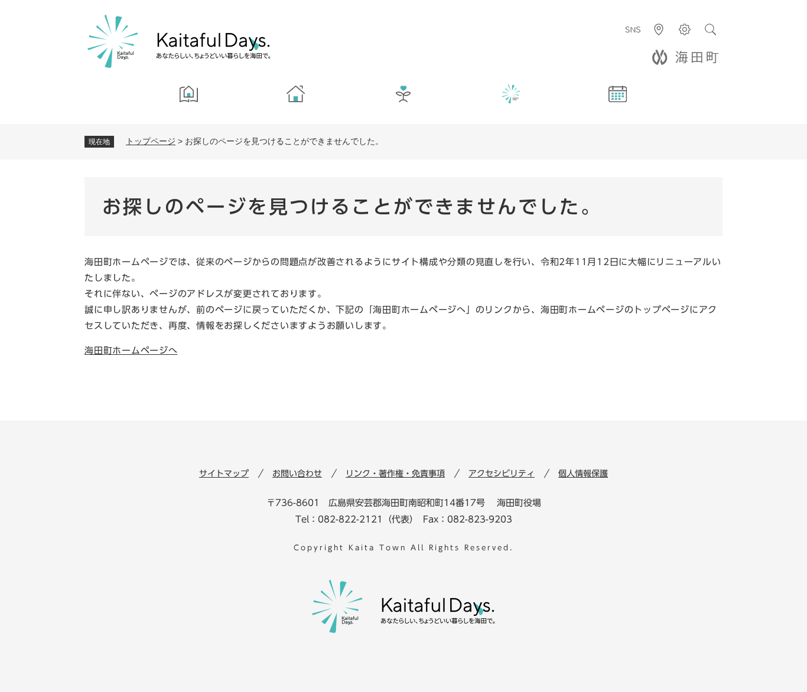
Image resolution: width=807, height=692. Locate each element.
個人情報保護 (583, 473)
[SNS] (633, 29)
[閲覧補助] (685, 29)
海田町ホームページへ (131, 350)
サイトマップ (224, 473)
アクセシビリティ (501, 473)
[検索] (711, 29)
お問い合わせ (297, 473)
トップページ (150, 141)
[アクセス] (659, 29)
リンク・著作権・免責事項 (395, 473)
